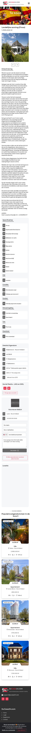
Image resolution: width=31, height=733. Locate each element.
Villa (15, 546)
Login (4, 715)
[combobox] (5, 434)
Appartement (15, 587)
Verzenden (13, 450)
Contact (5, 719)
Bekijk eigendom (8, 521)
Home (5, 712)
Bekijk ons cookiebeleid (8, 730)
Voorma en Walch (15, 409)
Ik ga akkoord (21, 730)
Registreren (6, 717)
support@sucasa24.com (11, 695)
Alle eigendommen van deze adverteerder (15, 457)
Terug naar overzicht (10, 393)
